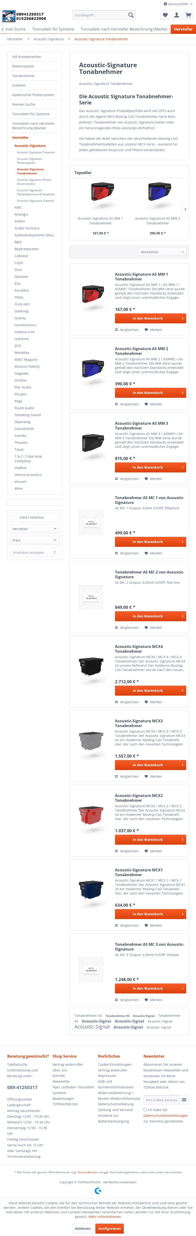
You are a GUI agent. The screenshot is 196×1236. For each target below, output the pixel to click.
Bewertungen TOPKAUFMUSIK (65, 1101)
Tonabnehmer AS (88, 1015)
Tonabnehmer (23, 75)
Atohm (20, 221)
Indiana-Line (25, 332)
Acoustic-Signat (144, 1016)
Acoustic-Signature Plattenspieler (29, 161)
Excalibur (22, 290)
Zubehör (19, 85)
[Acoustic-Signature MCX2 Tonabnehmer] (91, 820)
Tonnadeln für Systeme (30, 114)
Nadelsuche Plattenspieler (33, 95)
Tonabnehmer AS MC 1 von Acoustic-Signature (149, 500)
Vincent (21, 481)
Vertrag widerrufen (68, 1064)
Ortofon (21, 380)
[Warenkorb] (188, 15)
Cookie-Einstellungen (115, 1064)
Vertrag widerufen (112, 1070)
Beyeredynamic (27, 249)
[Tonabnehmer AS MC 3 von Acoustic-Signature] (91, 969)
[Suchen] (131, 15)
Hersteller (20, 137)
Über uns (60, 1070)
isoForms (22, 338)
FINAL (19, 297)
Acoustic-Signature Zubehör (35, 201)
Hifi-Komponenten (26, 56)
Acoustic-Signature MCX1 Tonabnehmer (139, 872)
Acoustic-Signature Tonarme (36, 152)
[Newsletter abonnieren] (184, 1100)
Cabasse (21, 255)
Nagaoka (21, 373)
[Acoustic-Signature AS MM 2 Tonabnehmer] (157, 197)
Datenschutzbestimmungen (165, 1115)
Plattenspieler (23, 66)
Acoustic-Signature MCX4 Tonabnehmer (139, 649)
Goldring (21, 311)
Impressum (107, 1075)
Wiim (19, 488)
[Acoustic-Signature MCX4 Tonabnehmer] (91, 671)
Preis (16, 540)
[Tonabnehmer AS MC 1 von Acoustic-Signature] (91, 522)
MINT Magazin (26, 359)
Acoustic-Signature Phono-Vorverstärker (34, 182)
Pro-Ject (21, 394)
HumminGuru (26, 325)
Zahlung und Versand (115, 1109)
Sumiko (20, 435)
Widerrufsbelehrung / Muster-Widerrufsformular (119, 1096)
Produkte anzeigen (28, 552)
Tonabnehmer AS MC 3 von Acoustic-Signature (149, 947)
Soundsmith (24, 428)
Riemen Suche (23, 104)
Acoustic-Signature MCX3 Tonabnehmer (139, 723)
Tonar (19, 449)
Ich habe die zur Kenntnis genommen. (165, 1115)
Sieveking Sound (28, 415)
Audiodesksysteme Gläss (34, 235)
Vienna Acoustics (28, 474)
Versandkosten (88, 1172)
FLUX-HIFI (22, 304)
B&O (18, 242)
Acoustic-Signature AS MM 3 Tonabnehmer (141, 425)
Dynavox (21, 276)
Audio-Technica (27, 228)
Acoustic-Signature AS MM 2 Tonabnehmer (157, 220)
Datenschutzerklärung (116, 1104)
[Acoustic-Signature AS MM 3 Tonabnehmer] (91, 448)
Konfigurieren (109, 1228)
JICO (18, 345)
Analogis (21, 214)
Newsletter (61, 1081)
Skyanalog (23, 421)
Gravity (20, 318)
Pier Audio (23, 387)
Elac (18, 283)
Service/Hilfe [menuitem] (178, 4)
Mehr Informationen (104, 1216)
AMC (18, 207)
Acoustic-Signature (30, 145)
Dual (18, 269)
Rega (18, 401)
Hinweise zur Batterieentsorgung (113, 1118)
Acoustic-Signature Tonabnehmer (30, 171)
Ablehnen (83, 1228)
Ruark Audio (24, 408)
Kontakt (59, 1075)
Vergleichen (129, 329)
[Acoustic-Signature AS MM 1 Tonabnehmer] (100, 197)
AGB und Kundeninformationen (116, 1084)
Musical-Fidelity (27, 366)
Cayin (19, 262)
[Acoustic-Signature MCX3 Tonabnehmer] (91, 746)
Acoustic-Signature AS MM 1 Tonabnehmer (100, 220)
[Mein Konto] (176, 15)
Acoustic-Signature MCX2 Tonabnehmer (139, 798)
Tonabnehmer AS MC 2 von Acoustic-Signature (149, 574)
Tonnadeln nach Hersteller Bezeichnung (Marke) (33, 125)
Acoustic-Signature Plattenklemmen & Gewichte (36, 192)
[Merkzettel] (165, 15)
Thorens (21, 442)
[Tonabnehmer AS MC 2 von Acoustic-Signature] (91, 597)
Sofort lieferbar (32, 517)
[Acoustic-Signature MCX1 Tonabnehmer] (91, 895)
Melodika (22, 352)
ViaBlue (21, 467)
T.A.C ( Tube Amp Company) (28, 458)
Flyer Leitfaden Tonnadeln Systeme (73, 1090)
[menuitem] (104, 15)
